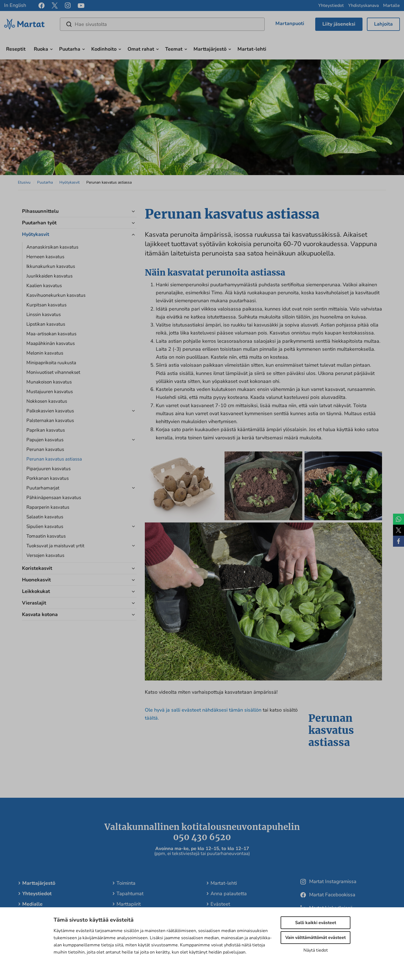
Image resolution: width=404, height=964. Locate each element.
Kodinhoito (104, 49)
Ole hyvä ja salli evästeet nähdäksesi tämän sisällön (204, 710)
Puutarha (69, 49)
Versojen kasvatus (45, 555)
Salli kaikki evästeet (315, 923)
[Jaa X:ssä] (398, 530)
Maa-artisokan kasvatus (51, 334)
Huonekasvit (36, 579)
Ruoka (41, 49)
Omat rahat (141, 49)
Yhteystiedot (331, 5)
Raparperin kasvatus (47, 507)
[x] (55, 5)
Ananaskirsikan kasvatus (52, 247)
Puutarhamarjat (42, 488)
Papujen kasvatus (44, 440)
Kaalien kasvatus (44, 285)
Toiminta (126, 883)
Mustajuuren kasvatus (49, 391)
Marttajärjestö (209, 49)
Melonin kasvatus (44, 353)
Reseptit (16, 49)
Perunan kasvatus (45, 449)
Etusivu (24, 182)
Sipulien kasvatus (44, 526)
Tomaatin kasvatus (46, 536)
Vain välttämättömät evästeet (315, 938)
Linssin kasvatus (43, 314)
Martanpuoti (289, 23)
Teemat (173, 49)
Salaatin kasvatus (44, 517)
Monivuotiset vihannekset (53, 372)
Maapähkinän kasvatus (50, 343)
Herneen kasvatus (45, 257)
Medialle (32, 904)
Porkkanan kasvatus (47, 478)
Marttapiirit (129, 904)
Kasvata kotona (40, 614)
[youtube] (81, 5)
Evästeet (220, 904)
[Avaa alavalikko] (51, 48)
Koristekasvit (37, 568)
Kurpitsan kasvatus (46, 305)
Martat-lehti (251, 49)
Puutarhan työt (39, 222)
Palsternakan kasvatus (50, 420)
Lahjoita (383, 24)
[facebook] (41, 5)
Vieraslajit (34, 603)
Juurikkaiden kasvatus (49, 276)
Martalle (391, 5)
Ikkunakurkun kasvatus (50, 266)
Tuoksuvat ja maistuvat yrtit (55, 546)
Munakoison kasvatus (49, 382)
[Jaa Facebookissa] (398, 541)
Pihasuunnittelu (40, 211)
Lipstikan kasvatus (45, 324)
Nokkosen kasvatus (46, 401)
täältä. (152, 718)
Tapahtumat (130, 893)
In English (15, 5)
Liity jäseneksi (338, 24)
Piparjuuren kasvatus (48, 468)
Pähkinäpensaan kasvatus (53, 497)
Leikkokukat (36, 591)
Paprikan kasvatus (45, 430)
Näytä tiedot (315, 950)
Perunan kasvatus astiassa (54, 459)
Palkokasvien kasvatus (50, 411)
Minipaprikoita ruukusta (51, 363)
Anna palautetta (229, 893)
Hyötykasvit (69, 182)
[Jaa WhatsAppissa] (398, 519)
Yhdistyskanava (363, 5)
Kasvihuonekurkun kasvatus (55, 295)
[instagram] (68, 5)
